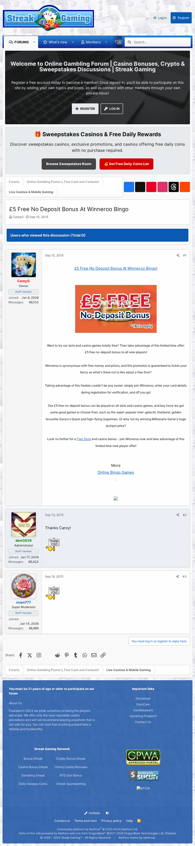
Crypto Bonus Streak (71, 758)
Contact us (62, 821)
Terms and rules (85, 821)
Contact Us (143, 722)
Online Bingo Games (116, 472)
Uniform (94, 813)
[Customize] (107, 813)
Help (129, 821)
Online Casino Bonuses (71, 767)
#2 (185, 515)
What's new (58, 42)
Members (93, 42)
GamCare (143, 704)
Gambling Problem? (143, 716)
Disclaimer (143, 698)
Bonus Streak (33, 758)
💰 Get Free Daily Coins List (126, 164)
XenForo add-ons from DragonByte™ (82, 833)
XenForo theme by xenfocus (136, 837)
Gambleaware (143, 710)
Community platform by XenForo (97, 829)
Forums (21, 42)
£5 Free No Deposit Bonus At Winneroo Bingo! (115, 268)
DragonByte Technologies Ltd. (144, 833)
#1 (185, 255)
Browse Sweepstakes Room (68, 164)
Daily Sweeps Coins (33, 784)
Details (170, 833)
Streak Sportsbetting (71, 784)
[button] (34, 42)
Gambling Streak (33, 775)
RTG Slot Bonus (71, 775)
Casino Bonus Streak (33, 767)
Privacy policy (111, 821)
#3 (185, 576)
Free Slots (84, 439)
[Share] (178, 255)
